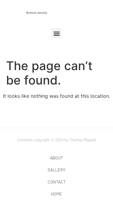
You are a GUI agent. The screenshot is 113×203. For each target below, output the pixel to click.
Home (56, 193)
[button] (56, 33)
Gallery (56, 169)
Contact (57, 181)
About (56, 157)
